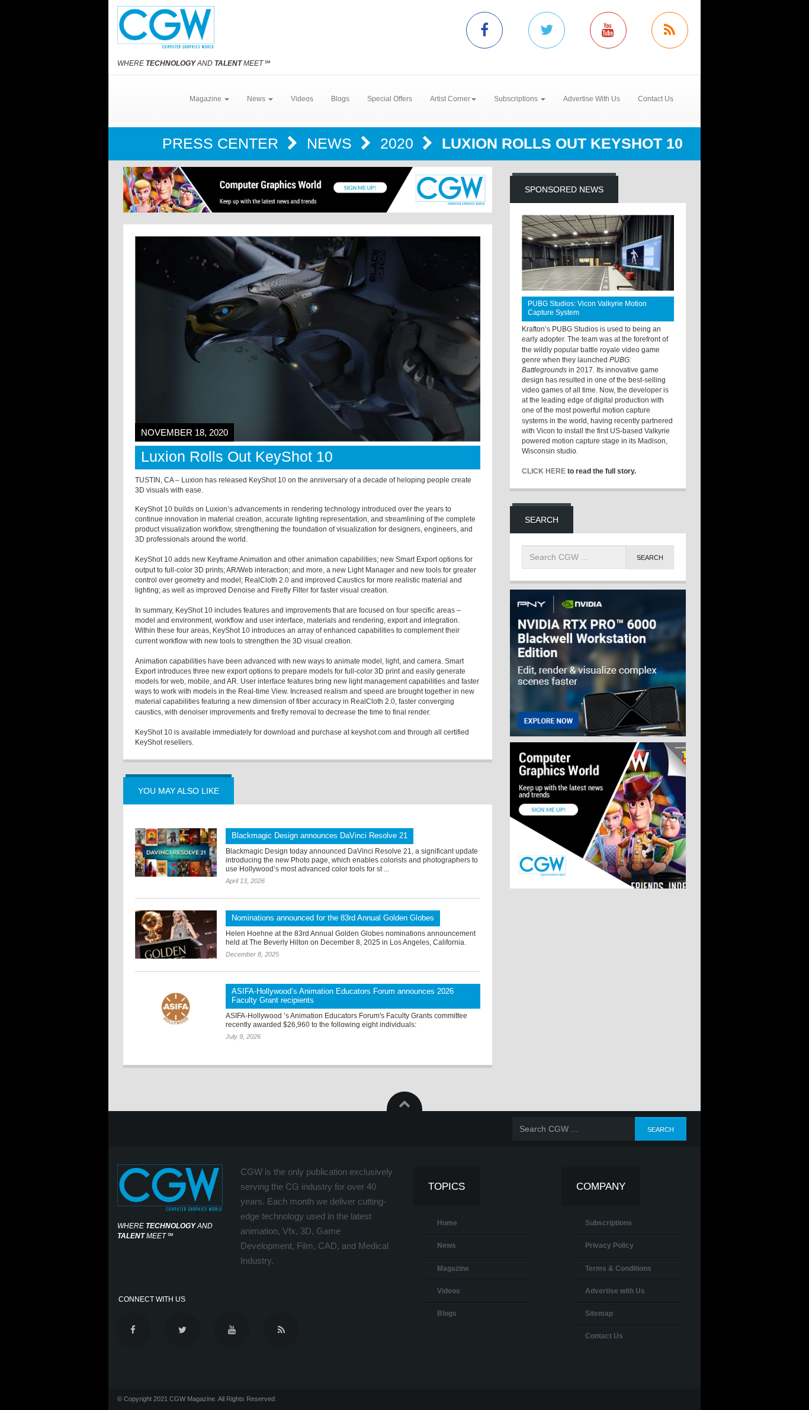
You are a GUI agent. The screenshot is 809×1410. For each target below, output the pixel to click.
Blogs (340, 99)
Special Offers (389, 99)
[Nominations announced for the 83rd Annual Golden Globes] (176, 934)
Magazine (453, 1268)
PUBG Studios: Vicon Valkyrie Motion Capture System (587, 308)
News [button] (257, 99)
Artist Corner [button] (450, 99)
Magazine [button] (206, 99)
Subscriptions (608, 1223)
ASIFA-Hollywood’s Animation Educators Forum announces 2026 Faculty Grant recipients (343, 996)
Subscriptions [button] (517, 99)
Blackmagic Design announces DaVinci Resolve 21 (319, 835)
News (331, 143)
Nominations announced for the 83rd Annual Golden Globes (333, 917)
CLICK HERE (544, 471)
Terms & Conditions (618, 1268)
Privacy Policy (609, 1245)
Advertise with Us (615, 1291)
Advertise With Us (591, 99)
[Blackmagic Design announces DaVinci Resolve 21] (176, 852)
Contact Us (655, 99)
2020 (399, 143)
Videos (302, 99)
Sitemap (599, 1313)
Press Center (222, 143)
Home (447, 1223)
